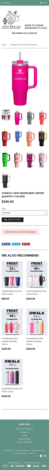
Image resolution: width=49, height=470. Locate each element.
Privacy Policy (24, 439)
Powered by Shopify (31, 463)
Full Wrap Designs (22, 450)
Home (4, 45)
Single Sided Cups (38, 450)
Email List (31, 453)
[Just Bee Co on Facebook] (41, 456)
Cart (45, 3)
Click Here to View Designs (20, 231)
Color (4, 209)
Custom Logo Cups (19, 453)
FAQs (24, 435)
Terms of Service (24, 442)
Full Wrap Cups (8, 450)
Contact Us (24, 432)
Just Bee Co (17, 463)
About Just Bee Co (24, 429)
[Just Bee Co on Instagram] (45, 456)
